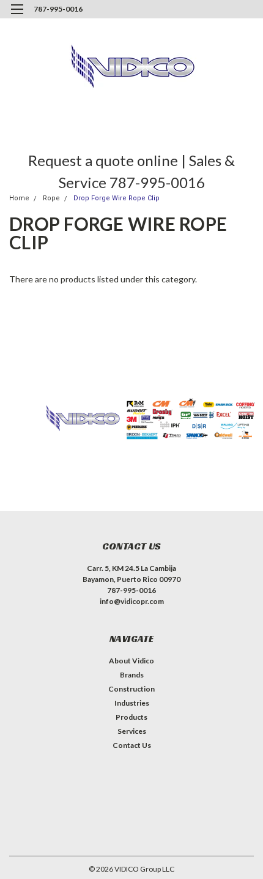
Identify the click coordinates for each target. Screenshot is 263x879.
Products (131, 717)
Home (19, 198)
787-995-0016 (58, 8)
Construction (131, 688)
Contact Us (132, 745)
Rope (51, 198)
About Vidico (131, 660)
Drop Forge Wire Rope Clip (116, 198)
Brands (132, 674)
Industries (131, 702)
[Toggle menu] (17, 17)
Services (131, 731)
